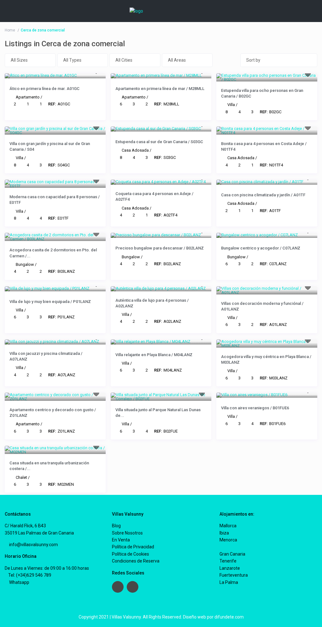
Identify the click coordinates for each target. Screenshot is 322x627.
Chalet (21, 477)
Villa (231, 104)
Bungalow (25, 264)
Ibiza (224, 532)
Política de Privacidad (133, 546)
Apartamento (28, 97)
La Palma (228, 582)
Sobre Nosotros (127, 532)
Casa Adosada (135, 150)
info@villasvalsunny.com (33, 544)
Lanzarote (229, 568)
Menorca (228, 539)
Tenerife (227, 560)
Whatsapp (18, 582)
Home (10, 30)
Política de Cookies (130, 554)
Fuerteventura (233, 575)
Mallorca (227, 525)
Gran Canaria (232, 554)
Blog (116, 525)
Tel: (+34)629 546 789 (29, 575)
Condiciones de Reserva (135, 560)
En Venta (121, 539)
